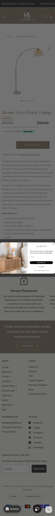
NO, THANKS (41, 266)
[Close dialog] (53, 244)
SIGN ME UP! (41, 262)
